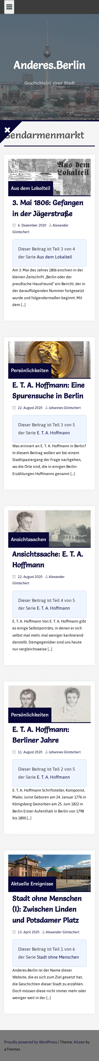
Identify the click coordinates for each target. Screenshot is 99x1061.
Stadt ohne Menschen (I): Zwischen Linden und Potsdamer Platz (47, 909)
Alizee (79, 1042)
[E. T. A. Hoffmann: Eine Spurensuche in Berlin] (49, 359)
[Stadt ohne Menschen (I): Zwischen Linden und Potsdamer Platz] (49, 873)
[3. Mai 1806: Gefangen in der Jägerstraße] (49, 177)
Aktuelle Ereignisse (32, 883)
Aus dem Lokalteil (30, 188)
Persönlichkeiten (30, 370)
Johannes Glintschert (65, 408)
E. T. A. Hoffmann (53, 432)
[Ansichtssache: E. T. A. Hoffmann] (49, 528)
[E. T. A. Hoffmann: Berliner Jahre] (49, 704)
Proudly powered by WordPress (30, 1042)
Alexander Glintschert (62, 932)
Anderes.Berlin (49, 65)
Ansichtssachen (28, 539)
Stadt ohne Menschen (58, 956)
